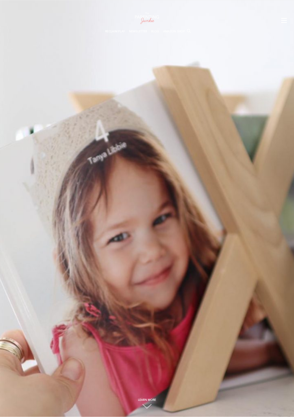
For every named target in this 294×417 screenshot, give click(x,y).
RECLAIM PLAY (115, 31)
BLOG (155, 31)
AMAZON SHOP (174, 31)
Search (189, 31)
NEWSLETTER (138, 31)
